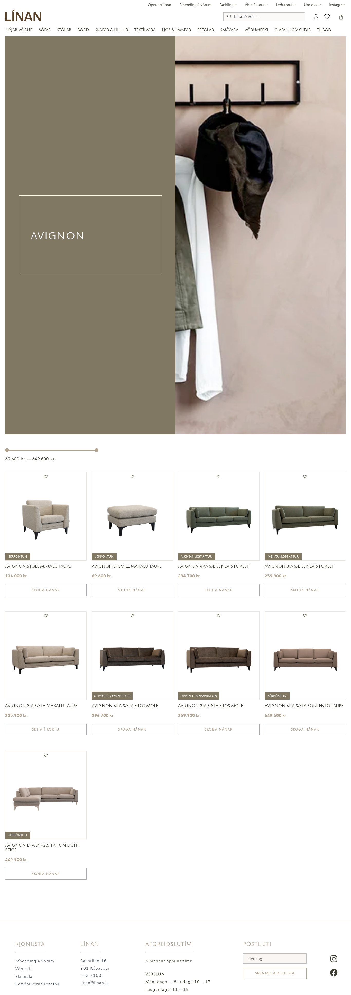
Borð (83, 29)
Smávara (229, 29)
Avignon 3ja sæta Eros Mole (210, 705)
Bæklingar (228, 5)
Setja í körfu (45, 729)
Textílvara (145, 29)
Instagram (337, 5)
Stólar (64, 29)
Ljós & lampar (176, 29)
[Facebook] (334, 973)
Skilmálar (24, 976)
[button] (45, 476)
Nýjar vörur (19, 29)
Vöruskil (23, 968)
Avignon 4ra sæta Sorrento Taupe (304, 705)
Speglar (205, 29)
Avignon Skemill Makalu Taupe (126, 566)
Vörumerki (256, 29)
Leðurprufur (286, 5)
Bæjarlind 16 (93, 961)
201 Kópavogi (94, 968)
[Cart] (341, 17)
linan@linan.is (94, 983)
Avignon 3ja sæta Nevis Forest (299, 566)
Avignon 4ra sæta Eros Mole (125, 705)
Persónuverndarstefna (37, 984)
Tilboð (324, 29)
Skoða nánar (46, 590)
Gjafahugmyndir (292, 29)
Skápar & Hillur (111, 29)
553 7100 (90, 975)
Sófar (45, 29)
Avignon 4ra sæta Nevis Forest (213, 566)
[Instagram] (334, 959)
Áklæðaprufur (256, 5)
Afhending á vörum (195, 5)
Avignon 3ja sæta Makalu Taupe (41, 705)
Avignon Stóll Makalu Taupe (38, 566)
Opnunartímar (159, 5)
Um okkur (312, 5)
